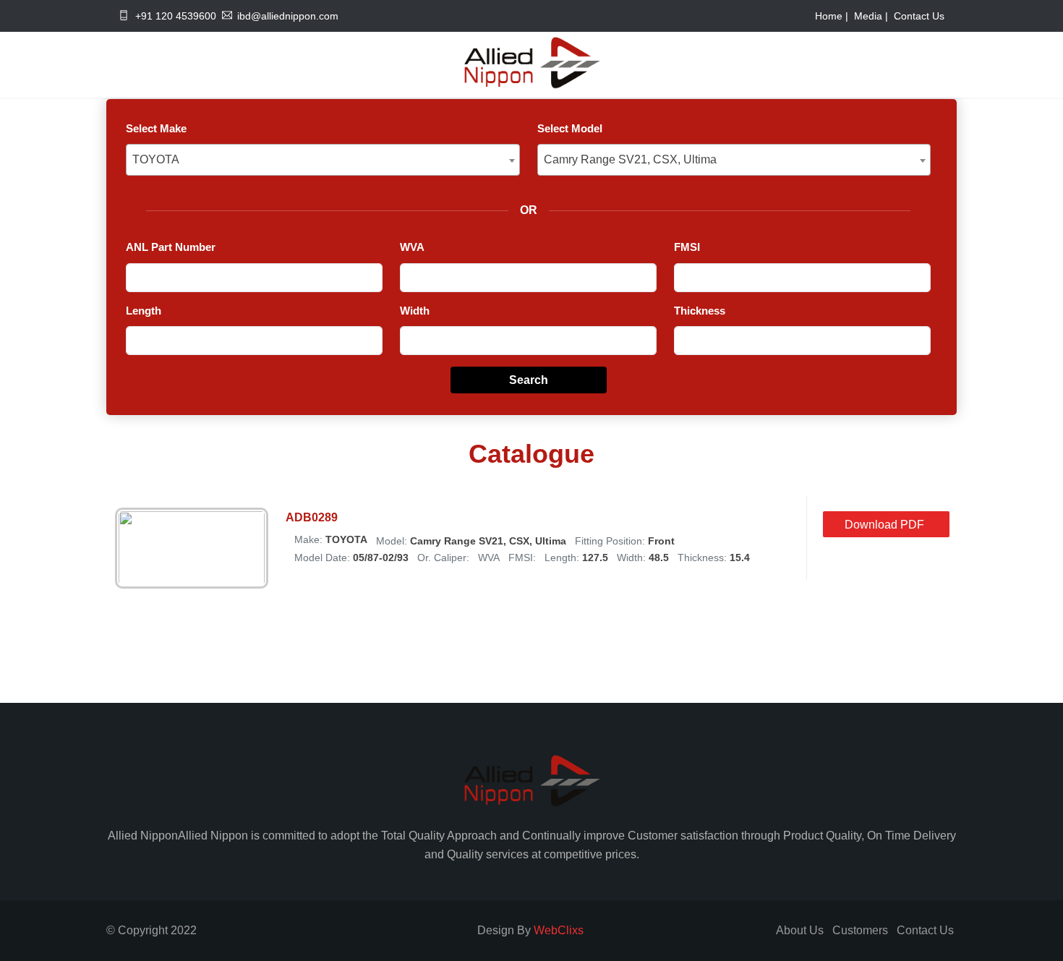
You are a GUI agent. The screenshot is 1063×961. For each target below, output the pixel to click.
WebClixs (559, 930)
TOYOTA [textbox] (155, 159)
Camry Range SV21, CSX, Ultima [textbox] (630, 159)
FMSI (687, 247)
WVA (412, 247)
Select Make (156, 128)
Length (143, 310)
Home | (833, 16)
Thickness (699, 310)
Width (415, 310)
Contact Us (919, 16)
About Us (800, 930)
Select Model (569, 128)
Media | (872, 16)
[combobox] (323, 160)
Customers (860, 930)
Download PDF (884, 524)
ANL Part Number (170, 247)
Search (528, 380)
